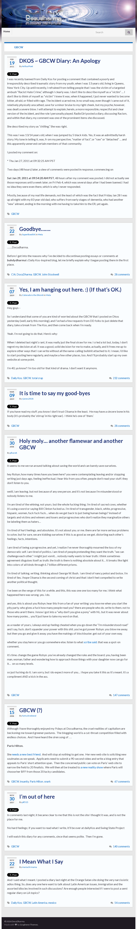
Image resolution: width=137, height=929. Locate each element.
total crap (37, 378)
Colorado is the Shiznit (32, 295)
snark (47, 781)
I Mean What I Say (41, 861)
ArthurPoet (27, 66)
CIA (13, 274)
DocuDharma (68, 13)
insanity (24, 781)
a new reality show (92, 767)
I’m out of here (37, 796)
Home (6, 31)
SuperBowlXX (28, 234)
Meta (40, 234)
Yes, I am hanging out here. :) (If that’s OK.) (70, 289)
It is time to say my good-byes (54, 393)
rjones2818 (27, 398)
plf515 (25, 802)
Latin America (39, 902)
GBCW (15, 213)
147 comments (121, 695)
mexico (52, 902)
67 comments (122, 781)
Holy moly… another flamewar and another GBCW (71, 444)
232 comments (121, 378)
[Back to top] (129, 920)
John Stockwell (50, 274)
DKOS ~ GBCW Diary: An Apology (59, 60)
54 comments (122, 902)
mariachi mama (29, 867)
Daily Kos (16, 378)
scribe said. (90, 642)
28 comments (122, 274)
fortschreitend (29, 715)
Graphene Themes (29, 924)
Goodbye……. (34, 229)
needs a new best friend (26, 754)
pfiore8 (13, 453)
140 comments (121, 846)
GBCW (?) (30, 710)
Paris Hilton (36, 781)
